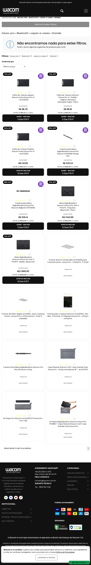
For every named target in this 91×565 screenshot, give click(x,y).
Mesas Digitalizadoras (76, 477)
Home (14, 18)
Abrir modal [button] (62, 11)
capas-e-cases (39, 56)
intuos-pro (14, 56)
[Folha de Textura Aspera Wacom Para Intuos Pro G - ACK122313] (23, 83)
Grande (53, 56)
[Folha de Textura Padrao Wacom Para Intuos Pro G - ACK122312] (23, 137)
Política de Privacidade (12, 513)
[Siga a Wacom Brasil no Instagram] (6, 497)
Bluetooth (26, 56)
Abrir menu (85, 11)
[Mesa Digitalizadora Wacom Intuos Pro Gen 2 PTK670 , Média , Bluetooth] (23, 245)
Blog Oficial (72, 489)
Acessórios (72, 481)
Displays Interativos (76, 473)
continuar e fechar (46, 557)
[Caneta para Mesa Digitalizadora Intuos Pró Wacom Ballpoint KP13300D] (23, 191)
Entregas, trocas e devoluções (16, 517)
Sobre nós (6, 509)
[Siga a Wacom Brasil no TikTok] (21, 497)
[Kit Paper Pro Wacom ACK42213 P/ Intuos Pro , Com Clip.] (23, 404)
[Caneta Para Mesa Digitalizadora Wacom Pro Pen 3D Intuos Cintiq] (23, 353)
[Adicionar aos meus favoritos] (29, 92)
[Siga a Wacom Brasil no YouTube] (16, 497)
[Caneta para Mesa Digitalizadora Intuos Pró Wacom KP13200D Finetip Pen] (67, 137)
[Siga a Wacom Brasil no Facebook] (11, 497)
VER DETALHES (68, 276)
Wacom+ (71, 485)
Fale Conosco (8, 521)
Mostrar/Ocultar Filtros (45, 24)
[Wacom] (11, 11)
